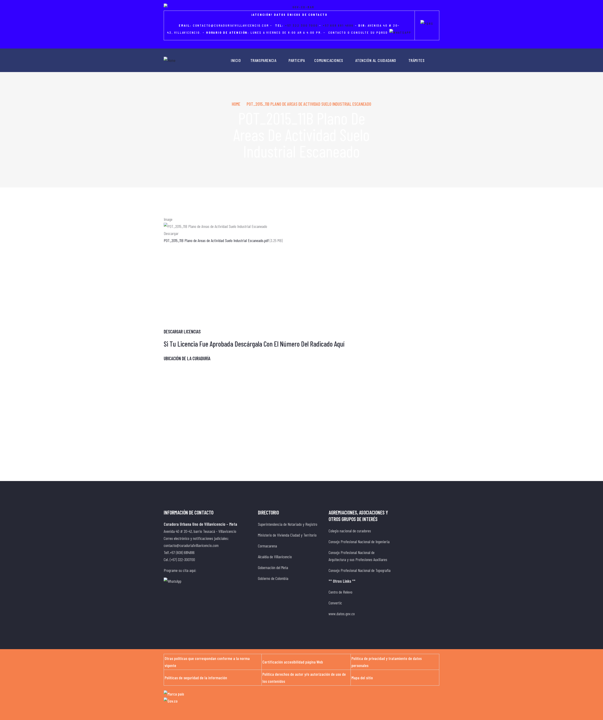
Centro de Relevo (340, 592)
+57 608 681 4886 (338, 25)
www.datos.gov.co (342, 613)
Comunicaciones (328, 60)
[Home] (169, 60)
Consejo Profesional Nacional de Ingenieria (359, 541)
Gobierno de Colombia (273, 578)
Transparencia (263, 60)
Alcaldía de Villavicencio (275, 556)
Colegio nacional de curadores (350, 530)
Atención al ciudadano (375, 60)
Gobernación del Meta (273, 567)
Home (236, 104)
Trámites (416, 60)
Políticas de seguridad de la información (196, 677)
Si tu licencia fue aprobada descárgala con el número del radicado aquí (254, 343)
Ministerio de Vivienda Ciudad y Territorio (287, 535)
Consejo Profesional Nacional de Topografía (360, 570)
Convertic (335, 602)
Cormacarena (267, 545)
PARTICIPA (297, 60)
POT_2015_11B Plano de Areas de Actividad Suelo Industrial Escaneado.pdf (216, 240)
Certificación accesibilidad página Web (292, 661)
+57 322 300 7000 (301, 25)
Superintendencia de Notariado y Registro (287, 524)
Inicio (236, 60)
